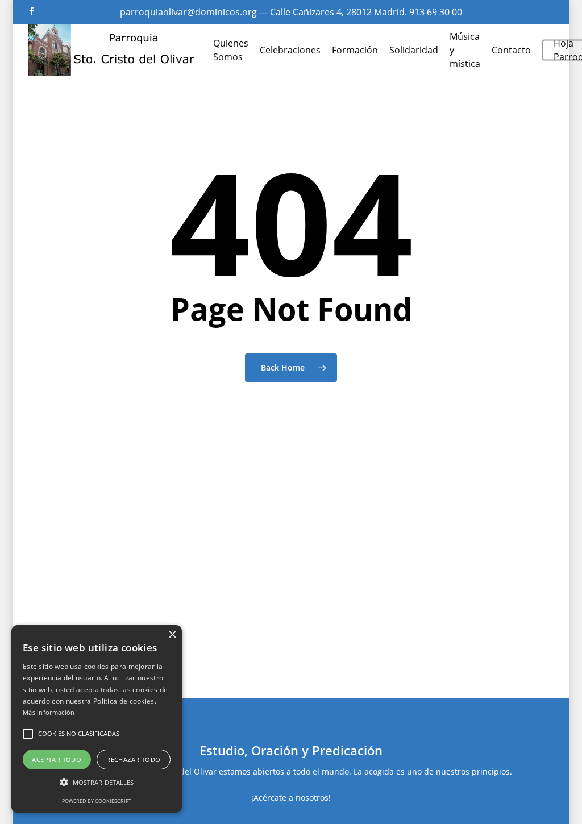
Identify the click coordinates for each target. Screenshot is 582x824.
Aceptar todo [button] (56, 759)
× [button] (172, 635)
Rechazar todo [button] (133, 759)
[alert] (96, 719)
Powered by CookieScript (96, 801)
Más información (49, 712)
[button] (27, 733)
